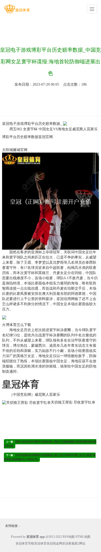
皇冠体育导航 (25, 543)
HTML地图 (82, 537)
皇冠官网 (45, 137)
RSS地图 (69, 537)
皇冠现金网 (54, 543)
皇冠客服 (68, 543)
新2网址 (80, 543)
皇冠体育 (40, 543)
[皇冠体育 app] (17, 9)
